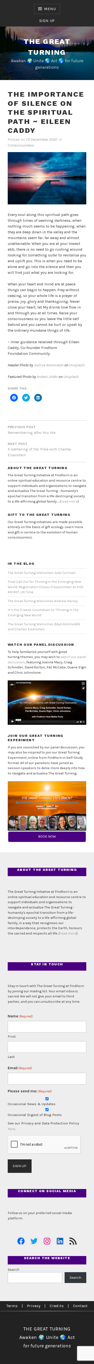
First (12, 1036)
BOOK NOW (47, 836)
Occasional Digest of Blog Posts (35, 1115)
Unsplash (77, 365)
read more (69, 501)
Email (20, 1068)
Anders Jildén (47, 376)
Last (11, 1057)
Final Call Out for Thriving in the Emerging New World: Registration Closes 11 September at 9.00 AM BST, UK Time (45, 587)
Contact (80, 1306)
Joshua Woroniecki (49, 365)
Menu (50, 9)
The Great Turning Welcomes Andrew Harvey (43, 601)
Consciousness (21, 145)
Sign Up (47, 20)
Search (13, 1270)
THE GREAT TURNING (47, 1329)
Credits (57, 1306)
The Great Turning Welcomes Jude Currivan (42, 573)
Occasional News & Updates (31, 1104)
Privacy (34, 1306)
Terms (12, 1306)
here (11, 1129)
